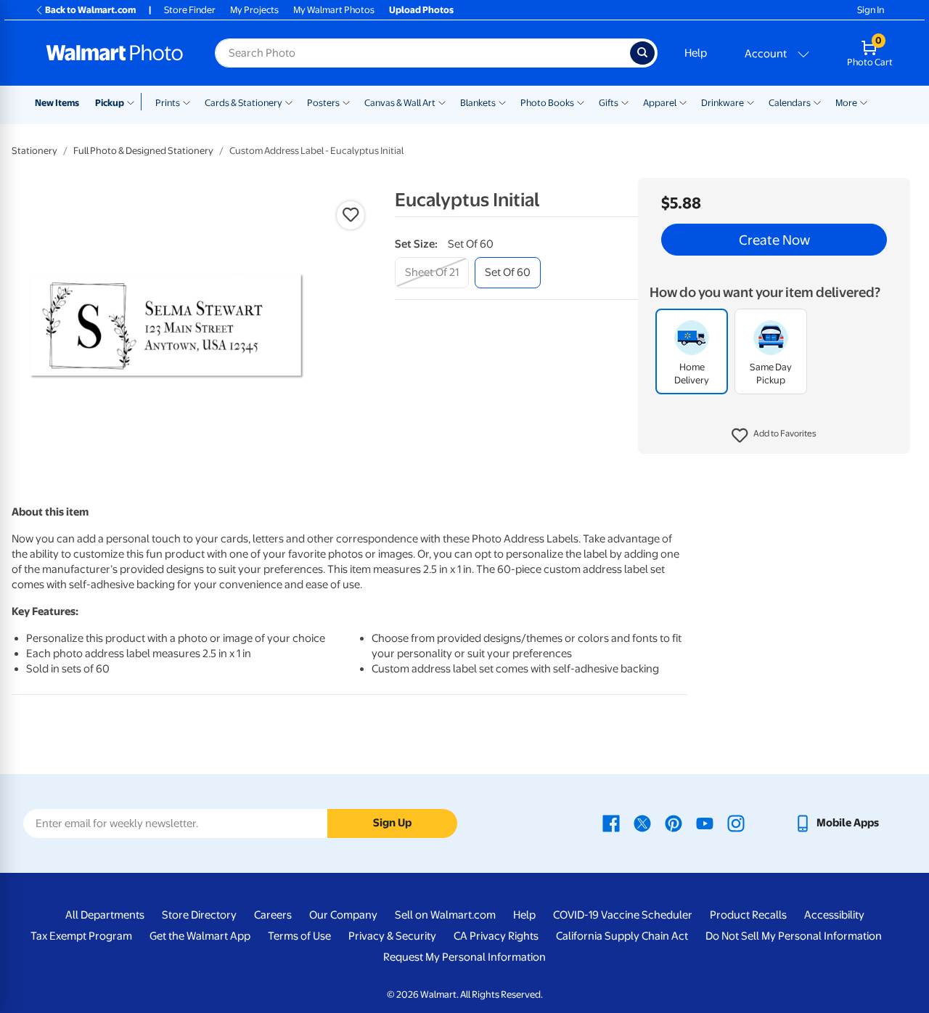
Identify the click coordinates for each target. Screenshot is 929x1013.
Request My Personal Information (464, 957)
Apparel (659, 102)
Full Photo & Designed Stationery (143, 150)
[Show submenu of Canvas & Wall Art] (442, 101)
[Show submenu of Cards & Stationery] (289, 101)
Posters (323, 102)
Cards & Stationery (243, 102)
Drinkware (722, 102)
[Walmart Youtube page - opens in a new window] (704, 822)
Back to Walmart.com (90, 9)
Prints (167, 102)
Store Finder (190, 9)
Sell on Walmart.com (445, 915)
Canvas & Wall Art (399, 102)
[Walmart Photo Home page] (114, 53)
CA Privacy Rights (496, 936)
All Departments (104, 915)
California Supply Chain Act (622, 936)
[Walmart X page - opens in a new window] (642, 822)
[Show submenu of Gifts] (625, 101)
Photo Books (547, 102)
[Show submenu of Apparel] (683, 101)
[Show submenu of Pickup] (134, 101)
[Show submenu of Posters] (346, 101)
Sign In (870, 9)
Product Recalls (748, 915)
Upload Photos (421, 9)
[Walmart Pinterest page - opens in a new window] (673, 822)
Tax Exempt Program (81, 936)
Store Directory (199, 915)
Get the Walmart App (200, 936)
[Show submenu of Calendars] (817, 101)
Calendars (790, 102)
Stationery (34, 150)
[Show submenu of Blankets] (502, 101)
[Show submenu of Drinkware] (750, 101)
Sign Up (392, 822)
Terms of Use (299, 936)
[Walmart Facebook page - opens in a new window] (611, 822)
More (846, 102)
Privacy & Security (392, 936)
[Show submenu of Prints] (186, 101)
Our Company (343, 915)
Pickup (109, 102)
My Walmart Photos (334, 9)
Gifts (608, 102)
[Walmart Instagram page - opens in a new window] (736, 822)
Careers (273, 915)
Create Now (774, 240)
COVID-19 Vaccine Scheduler (622, 915)
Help (695, 53)
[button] (774, 435)
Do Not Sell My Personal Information (793, 936)
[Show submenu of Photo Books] (580, 101)
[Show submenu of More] (863, 101)
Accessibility (834, 915)
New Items (57, 102)
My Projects (254, 9)
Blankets (478, 102)
